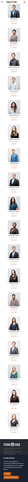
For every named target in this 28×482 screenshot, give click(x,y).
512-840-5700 (11, 453)
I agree (7, 473)
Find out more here (11, 477)
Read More (14, 23)
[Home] (12, 2)
